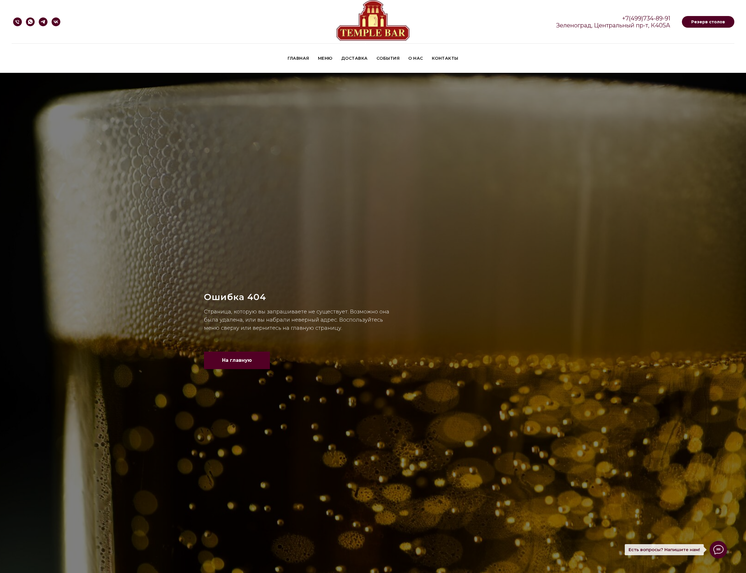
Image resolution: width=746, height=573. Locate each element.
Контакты (445, 58)
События (388, 58)
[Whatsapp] (30, 21)
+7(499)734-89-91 (646, 18)
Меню (325, 58)
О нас (415, 58)
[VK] (56, 21)
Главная (298, 58)
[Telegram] (43, 21)
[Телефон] (17, 21)
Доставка (354, 58)
